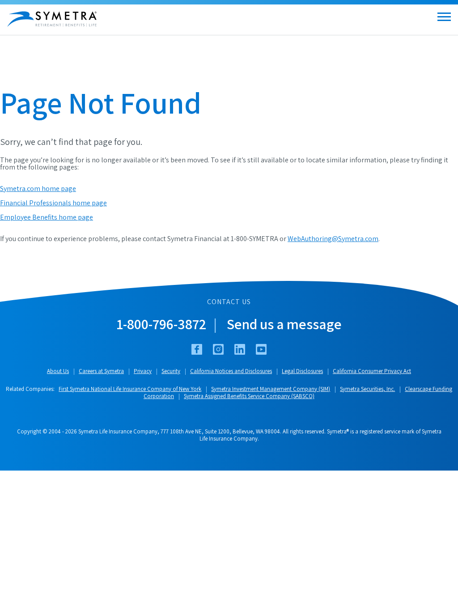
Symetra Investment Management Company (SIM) (270, 389)
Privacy (143, 371)
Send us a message (284, 323)
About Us (58, 371)
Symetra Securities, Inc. (367, 389)
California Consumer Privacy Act (372, 371)
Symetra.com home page (38, 188)
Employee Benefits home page (46, 217)
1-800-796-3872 (161, 323)
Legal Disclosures (302, 371)
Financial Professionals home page (53, 203)
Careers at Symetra (101, 371)
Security (170, 371)
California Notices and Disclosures (231, 371)
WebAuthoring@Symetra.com (333, 238)
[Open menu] (444, 16)
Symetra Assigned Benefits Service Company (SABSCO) (249, 396)
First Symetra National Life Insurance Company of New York (130, 389)
